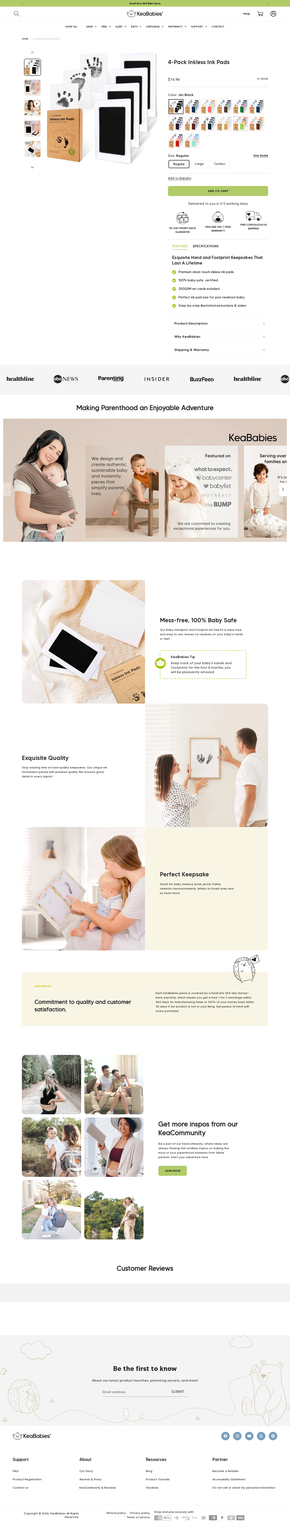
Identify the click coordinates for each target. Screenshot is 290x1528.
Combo (222, 165)
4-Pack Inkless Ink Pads (47, 38)
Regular (181, 165)
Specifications (205, 246)
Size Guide (260, 155)
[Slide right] (32, 167)
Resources (156, 1459)
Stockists (152, 1487)
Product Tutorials (158, 1479)
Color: (181, 95)
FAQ (15, 1471)
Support (21, 1459)
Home (25, 38)
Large (201, 165)
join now (172, 1171)
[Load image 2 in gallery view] (32, 87)
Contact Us (20, 1487)
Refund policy (116, 1513)
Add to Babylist (179, 178)
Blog (149, 1471)
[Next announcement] (267, 3)
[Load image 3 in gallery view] (32, 128)
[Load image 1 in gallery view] (32, 67)
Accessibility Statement (229, 1479)
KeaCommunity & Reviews (97, 1487)
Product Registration (27, 1479)
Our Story (86, 1471)
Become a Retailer (226, 1471)
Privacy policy (140, 1513)
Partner (220, 1459)
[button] (17, 14)
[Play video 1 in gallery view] (32, 108)
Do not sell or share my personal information (244, 1487)
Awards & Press (90, 1479)
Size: (178, 155)
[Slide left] (32, 52)
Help (246, 14)
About (85, 1459)
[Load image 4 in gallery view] (32, 148)
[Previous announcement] (22, 3)
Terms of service (138, 1517)
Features (180, 246)
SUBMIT (177, 1392)
